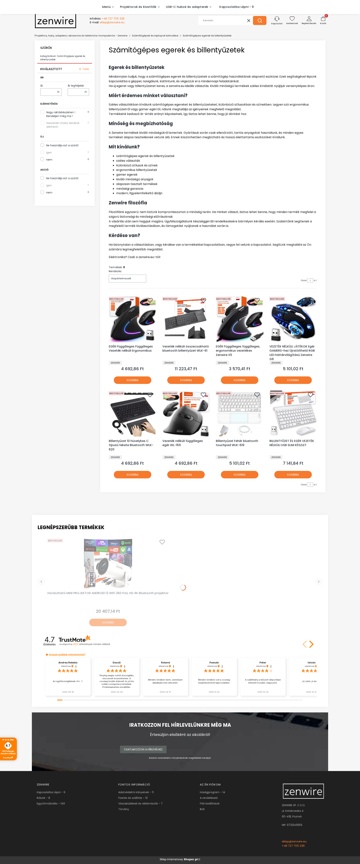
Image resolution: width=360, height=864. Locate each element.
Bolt (202, 809)
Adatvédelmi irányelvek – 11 (136, 792)
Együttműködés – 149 (51, 803)
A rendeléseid (209, 798)
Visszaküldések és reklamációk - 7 (140, 803)
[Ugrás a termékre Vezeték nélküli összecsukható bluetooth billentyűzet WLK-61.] (186, 319)
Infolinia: (107, 18)
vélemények (91, 644)
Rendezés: (115, 271)
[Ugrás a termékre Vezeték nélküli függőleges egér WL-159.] (186, 414)
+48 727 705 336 (293, 846)
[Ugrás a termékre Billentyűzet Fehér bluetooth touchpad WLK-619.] (239, 414)
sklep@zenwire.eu (294, 841)
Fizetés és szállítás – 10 (133, 798)
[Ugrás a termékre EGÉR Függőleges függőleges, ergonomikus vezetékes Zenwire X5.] (239, 319)
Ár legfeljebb (76, 86)
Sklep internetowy (179, 859)
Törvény (123, 809)
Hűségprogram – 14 (212, 792)
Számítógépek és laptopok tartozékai (155, 35)
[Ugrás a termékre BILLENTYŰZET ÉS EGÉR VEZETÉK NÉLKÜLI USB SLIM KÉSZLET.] (293, 414)
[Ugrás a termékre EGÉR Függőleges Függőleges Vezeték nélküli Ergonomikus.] (132, 319)
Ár (41, 86)
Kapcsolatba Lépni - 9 (51, 792)
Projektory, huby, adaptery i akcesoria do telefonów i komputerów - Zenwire (81, 35)
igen (49, 152)
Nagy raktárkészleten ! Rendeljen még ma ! (60, 114)
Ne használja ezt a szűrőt (62, 145)
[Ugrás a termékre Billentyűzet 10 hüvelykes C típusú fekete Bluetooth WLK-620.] (132, 414)
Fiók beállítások (210, 803)
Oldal (304, 280)
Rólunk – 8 (43, 798)
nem (49, 160)
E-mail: (107, 22)
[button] (259, 20)
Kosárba (132, 380)
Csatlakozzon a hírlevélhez (143, 749)
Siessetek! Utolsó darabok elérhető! (63, 125)
